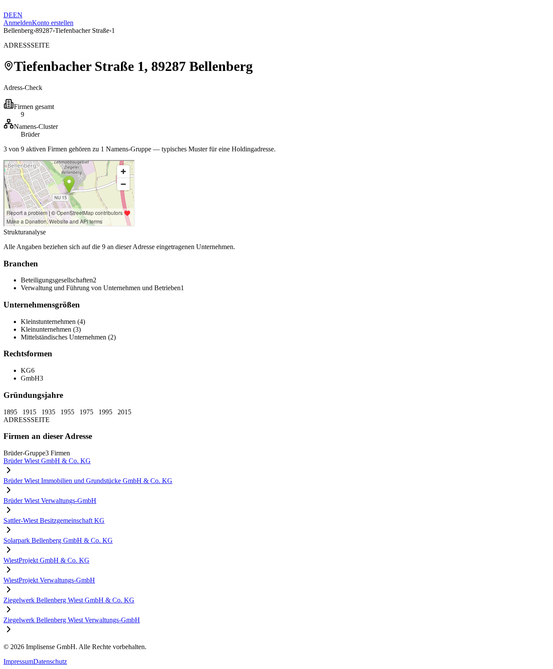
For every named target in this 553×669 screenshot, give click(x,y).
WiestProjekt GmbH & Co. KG (46, 560)
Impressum (18, 661)
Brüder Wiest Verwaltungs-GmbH (49, 500)
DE (8, 15)
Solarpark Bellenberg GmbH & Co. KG (58, 540)
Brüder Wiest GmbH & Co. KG (47, 460)
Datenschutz (50, 661)
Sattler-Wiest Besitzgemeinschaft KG (54, 520)
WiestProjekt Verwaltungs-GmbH (49, 580)
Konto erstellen (52, 22)
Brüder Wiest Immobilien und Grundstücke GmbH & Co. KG (87, 480)
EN (17, 15)
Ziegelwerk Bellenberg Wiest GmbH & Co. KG (68, 600)
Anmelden (17, 22)
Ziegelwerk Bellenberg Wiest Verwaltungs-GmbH (71, 620)
